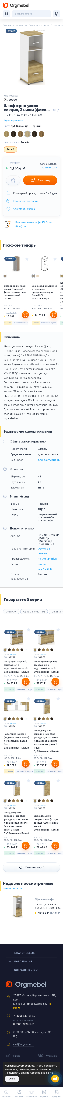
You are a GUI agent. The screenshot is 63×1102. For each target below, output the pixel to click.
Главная (6, 1096)
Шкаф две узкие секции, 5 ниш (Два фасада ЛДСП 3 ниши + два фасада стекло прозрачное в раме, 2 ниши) (46, 741)
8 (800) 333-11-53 (24, 1024)
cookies (29, 1065)
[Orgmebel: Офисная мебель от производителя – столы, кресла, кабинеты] (16, 5)
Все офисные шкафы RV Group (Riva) (34, 224)
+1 (26, 650)
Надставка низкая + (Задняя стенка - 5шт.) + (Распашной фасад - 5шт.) (16, 740)
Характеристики (13, 120)
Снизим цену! (49, 167)
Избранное (31, 1096)
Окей (12, 1078)
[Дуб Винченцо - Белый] (6, 134)
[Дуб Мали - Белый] (13, 134)
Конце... (13, 654)
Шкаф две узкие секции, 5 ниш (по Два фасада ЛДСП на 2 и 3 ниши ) (46, 822)
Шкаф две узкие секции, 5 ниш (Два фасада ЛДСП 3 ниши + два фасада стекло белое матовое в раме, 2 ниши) (16, 822)
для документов (48, 459)
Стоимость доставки (25, 201)
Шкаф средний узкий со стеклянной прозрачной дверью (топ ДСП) (44, 292)
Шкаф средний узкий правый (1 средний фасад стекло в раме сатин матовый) (15, 292)
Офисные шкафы (44, 899)
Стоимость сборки (24, 208)
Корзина (44, 1096)
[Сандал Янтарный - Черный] (41, 134)
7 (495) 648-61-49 (24, 1015)
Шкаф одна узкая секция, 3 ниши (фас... (48, 905)
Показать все (10, 888)
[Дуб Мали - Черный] (34, 134)
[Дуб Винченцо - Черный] (27, 134)
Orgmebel (31, 984)
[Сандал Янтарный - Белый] (20, 134)
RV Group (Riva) (48, 558)
